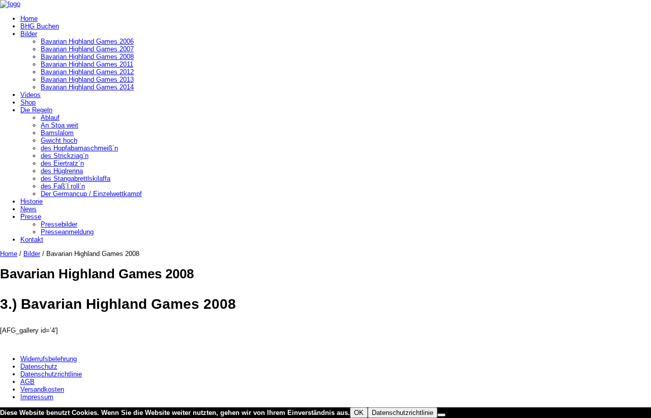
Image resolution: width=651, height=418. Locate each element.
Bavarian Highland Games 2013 (87, 79)
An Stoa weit (59, 125)
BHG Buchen (39, 26)
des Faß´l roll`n (63, 186)
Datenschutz (38, 366)
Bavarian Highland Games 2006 (87, 41)
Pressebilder (59, 224)
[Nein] (441, 414)
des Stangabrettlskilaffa (75, 178)
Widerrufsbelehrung (48, 359)
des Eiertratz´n (62, 163)
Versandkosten (42, 389)
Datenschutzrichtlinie (51, 374)
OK (359, 412)
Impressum (36, 397)
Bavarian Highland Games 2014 (87, 87)
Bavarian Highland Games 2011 (87, 64)
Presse (30, 216)
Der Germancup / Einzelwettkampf (91, 194)
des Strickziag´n (64, 155)
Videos (30, 95)
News (28, 209)
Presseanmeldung (67, 232)
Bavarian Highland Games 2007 (87, 49)
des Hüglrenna (62, 171)
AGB (27, 381)
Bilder (28, 34)
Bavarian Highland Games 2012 (87, 72)
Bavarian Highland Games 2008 (87, 56)
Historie (31, 201)
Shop (28, 102)
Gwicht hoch (59, 140)
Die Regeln (36, 110)
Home (29, 18)
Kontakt (31, 239)
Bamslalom (57, 133)
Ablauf (50, 117)
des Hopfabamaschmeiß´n (79, 148)
